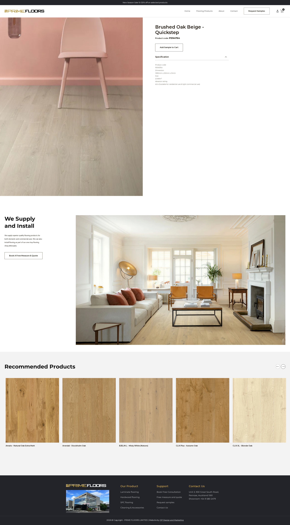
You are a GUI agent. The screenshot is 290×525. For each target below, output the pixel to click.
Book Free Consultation (169, 492)
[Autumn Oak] (180, 439)
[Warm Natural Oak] (241, 439)
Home (187, 11)
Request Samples (256, 11)
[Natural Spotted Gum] (266, 439)
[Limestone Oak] (198, 439)
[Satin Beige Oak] (206, 439)
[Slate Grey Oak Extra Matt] (17, 439)
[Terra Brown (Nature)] (134, 439)
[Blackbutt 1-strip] (32, 439)
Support (162, 486)
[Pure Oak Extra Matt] (21, 439)
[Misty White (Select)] (142, 439)
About (221, 11)
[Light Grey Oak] (255, 439)
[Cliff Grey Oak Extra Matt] (25, 439)
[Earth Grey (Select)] (138, 439)
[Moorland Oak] (70, 439)
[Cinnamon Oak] (188, 439)
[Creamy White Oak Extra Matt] (28, 439)
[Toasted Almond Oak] (209, 439)
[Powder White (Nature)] (131, 439)
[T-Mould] (153, 439)
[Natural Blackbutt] (262, 439)
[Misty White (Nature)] (124, 439)
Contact (234, 11)
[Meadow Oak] (78, 439)
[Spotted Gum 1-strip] (35, 439)
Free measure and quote (169, 497)
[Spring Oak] (252, 439)
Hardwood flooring (130, 497)
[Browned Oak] (244, 439)
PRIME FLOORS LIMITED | (136, 520)
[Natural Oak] (259, 439)
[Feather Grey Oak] (191, 439)
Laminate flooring (129, 492)
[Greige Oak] (270, 439)
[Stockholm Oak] (67, 439)
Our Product (129, 486)
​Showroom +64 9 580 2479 (202, 499)
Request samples (165, 502)
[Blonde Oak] (237, 439)
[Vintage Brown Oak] (213, 439)
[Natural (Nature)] (127, 439)
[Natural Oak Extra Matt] (10, 439)
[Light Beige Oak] (248, 439)
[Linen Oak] (202, 439)
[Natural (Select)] (145, 439)
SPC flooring (126, 502)
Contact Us (162, 507)
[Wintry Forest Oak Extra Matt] (14, 439)
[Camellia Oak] (184, 439)
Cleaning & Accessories (132, 507)
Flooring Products (204, 11)
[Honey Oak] (195, 439)
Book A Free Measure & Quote (23, 256)
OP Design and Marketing (172, 520)
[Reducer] (149, 439)
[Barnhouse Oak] (74, 439)
